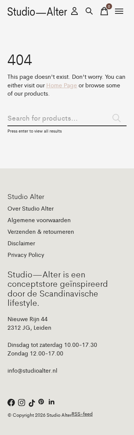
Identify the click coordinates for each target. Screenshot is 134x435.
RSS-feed (82, 413)
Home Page (61, 85)
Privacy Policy (25, 254)
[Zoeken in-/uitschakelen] (89, 11)
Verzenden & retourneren (40, 231)
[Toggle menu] (119, 11)
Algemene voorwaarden (39, 219)
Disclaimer (21, 243)
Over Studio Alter (30, 208)
